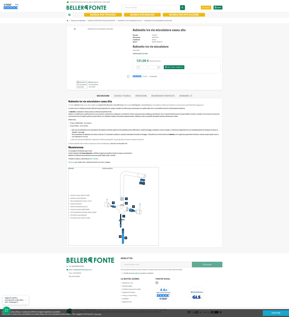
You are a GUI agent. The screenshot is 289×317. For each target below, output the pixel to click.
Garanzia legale (127, 286)
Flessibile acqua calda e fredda (80, 218)
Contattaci (125, 299)
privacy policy (134, 273)
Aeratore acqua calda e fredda (80, 195)
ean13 (135, 42)
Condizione (136, 39)
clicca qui (97, 314)
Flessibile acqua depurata (78, 215)
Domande (185, 95)
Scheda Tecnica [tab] (122, 95)
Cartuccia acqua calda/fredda (79, 209)
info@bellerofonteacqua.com (82, 270)
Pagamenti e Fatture (128, 292)
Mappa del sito (127, 302)
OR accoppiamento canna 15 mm (81, 201)
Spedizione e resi (127, 283)
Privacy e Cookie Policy (129, 295)
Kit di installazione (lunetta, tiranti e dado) (83, 212)
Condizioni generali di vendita (131, 289)
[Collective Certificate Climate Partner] (197, 294)
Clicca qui (71, 162)
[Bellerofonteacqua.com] (86, 7)
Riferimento (136, 37)
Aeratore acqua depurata (78, 198)
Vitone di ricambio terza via (78, 206)
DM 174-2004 (93, 159)
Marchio (135, 35)
